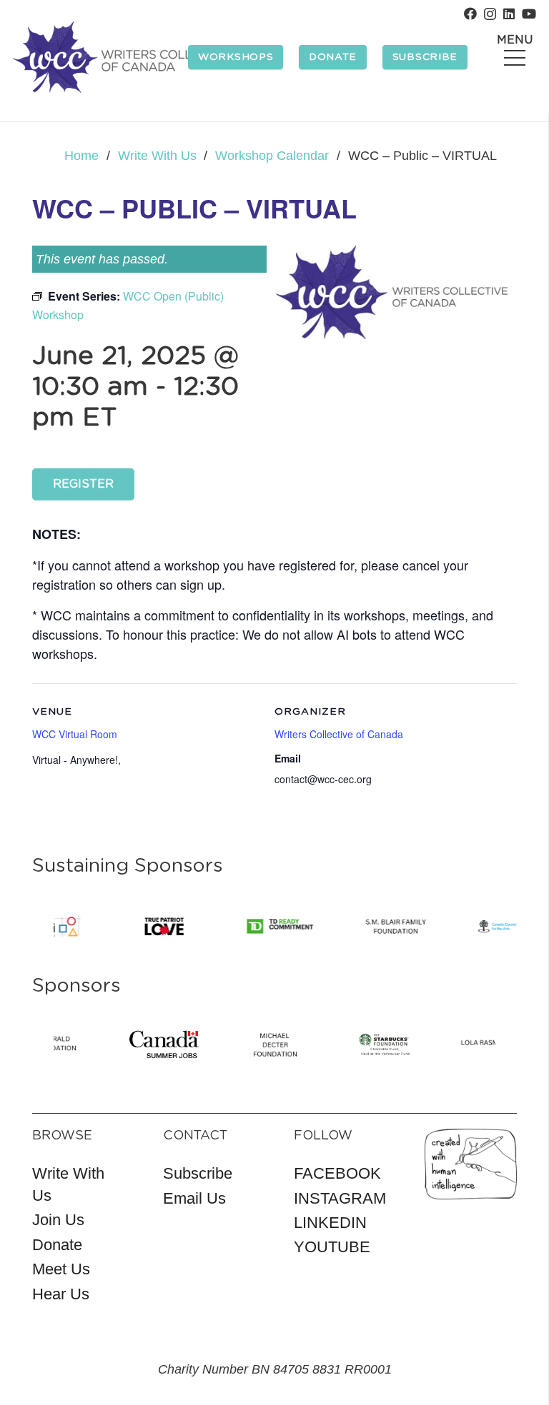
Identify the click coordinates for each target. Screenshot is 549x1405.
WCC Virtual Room (74, 734)
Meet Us (61, 1269)
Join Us (58, 1220)
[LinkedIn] (509, 13)
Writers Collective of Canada (338, 734)
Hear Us (60, 1294)
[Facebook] (470, 13)
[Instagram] (490, 14)
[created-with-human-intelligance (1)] (471, 1164)
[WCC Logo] (123, 57)
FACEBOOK (337, 1173)
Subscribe (197, 1173)
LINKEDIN (330, 1223)
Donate (57, 1245)
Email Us (194, 1198)
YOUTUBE (332, 1247)
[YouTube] (529, 13)
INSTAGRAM (340, 1198)
